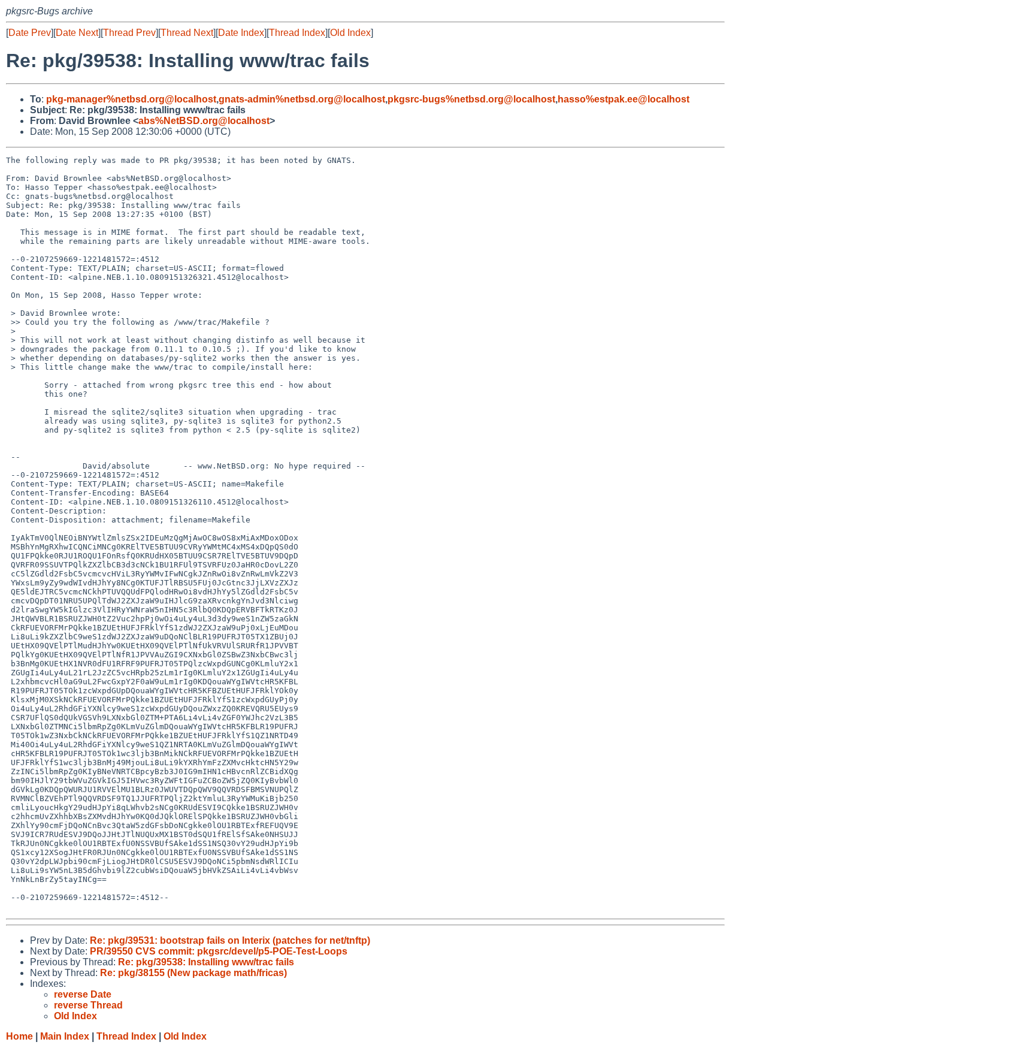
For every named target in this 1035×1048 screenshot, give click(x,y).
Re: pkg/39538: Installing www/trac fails (206, 962)
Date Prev (29, 33)
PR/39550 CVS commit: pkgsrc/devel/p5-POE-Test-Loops (218, 951)
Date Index (241, 33)
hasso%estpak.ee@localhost (623, 99)
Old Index (350, 33)
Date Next (77, 33)
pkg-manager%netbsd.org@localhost (131, 99)
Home (19, 1036)
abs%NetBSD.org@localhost (204, 121)
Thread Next (187, 33)
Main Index (64, 1036)
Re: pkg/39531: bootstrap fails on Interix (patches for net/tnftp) (230, 940)
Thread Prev (129, 33)
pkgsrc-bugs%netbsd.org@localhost (471, 99)
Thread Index (297, 33)
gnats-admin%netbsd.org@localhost (302, 99)
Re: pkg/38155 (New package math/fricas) (193, 973)
